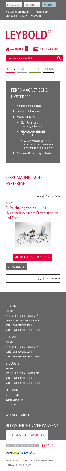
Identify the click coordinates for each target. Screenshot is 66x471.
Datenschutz (45, 460)
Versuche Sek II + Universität (22, 315)
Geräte (9, 311)
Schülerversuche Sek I (19, 325)
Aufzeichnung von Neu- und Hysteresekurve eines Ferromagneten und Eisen (32, 213)
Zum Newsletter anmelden (26, 435)
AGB (32, 460)
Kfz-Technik (12, 395)
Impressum (24, 464)
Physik (11, 306)
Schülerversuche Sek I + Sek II (23, 330)
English (22, 15)
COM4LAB (11, 404)
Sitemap (10, 464)
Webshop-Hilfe (18, 415)
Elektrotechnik (14, 399)
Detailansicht (16, 266)
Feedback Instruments (13, 453)
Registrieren (41, 11)
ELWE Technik (28, 453)
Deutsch (10, 15)
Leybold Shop (48, 446)
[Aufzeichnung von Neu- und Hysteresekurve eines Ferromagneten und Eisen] (33, 234)
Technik (12, 390)
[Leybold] (28, 21)
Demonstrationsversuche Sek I (23, 320)
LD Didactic (22, 446)
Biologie (12, 363)
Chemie (11, 337)
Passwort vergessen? (18, 11)
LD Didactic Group (16, 460)
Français (36, 15)
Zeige (40, 196)
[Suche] (59, 58)
